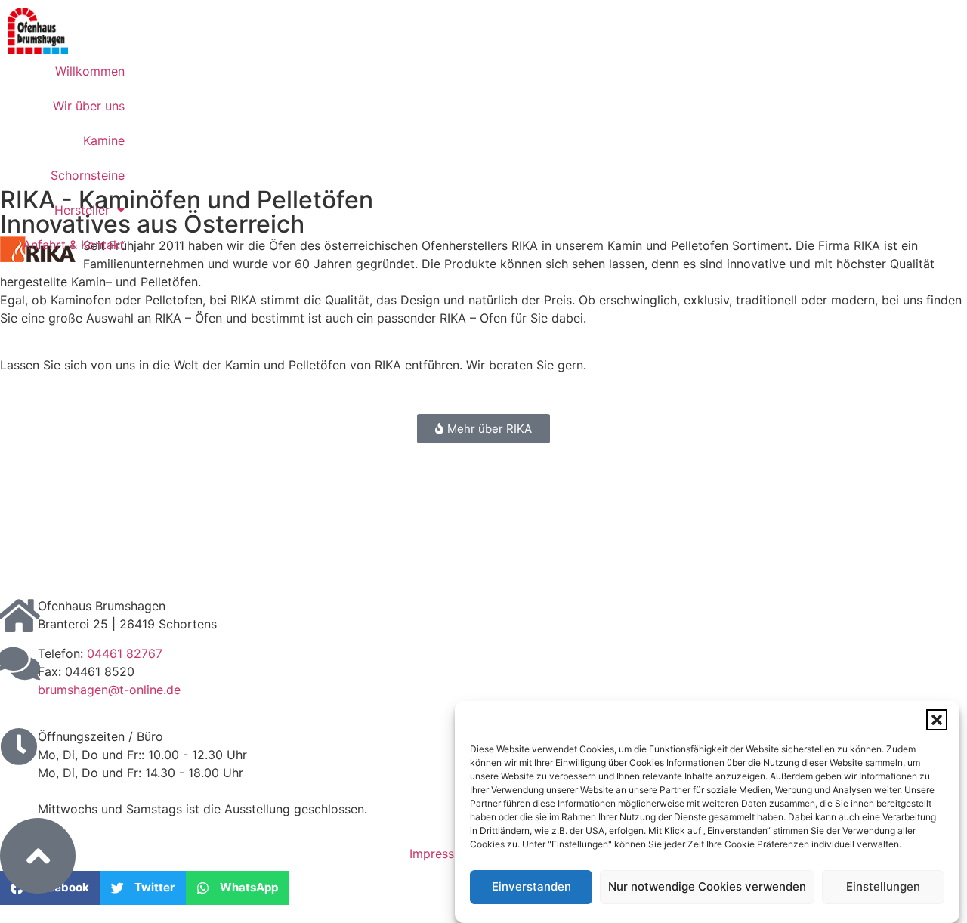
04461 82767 (124, 653)
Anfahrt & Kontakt (74, 244)
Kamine (104, 140)
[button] (936, 719)
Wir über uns (89, 105)
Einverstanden (531, 887)
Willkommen (90, 71)
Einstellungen (883, 887)
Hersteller (82, 210)
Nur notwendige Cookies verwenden (707, 887)
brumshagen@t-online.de (109, 689)
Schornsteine (88, 175)
